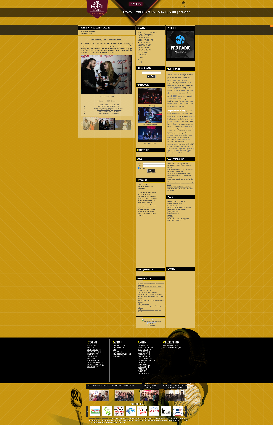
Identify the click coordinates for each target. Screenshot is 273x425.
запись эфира (187, 77)
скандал (169, 88)
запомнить (142, 168)
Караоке (190, 131)
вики (178, 121)
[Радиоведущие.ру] (97, 9)
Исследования (143, 350)
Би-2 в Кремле (150, 106)
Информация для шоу (143, 304)
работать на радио (173, 116)
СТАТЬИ (89, 345)
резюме (169, 215)
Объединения (142, 356)
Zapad (114, 101)
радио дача (185, 101)
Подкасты (116, 352)
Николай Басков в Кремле (150, 124)
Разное (140, 371)
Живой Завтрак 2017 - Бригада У (109, 111)
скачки (183, 148)
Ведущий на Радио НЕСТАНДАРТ (176, 201)
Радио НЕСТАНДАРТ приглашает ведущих (179, 207)
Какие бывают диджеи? (144, 291)
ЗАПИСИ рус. (117, 345)
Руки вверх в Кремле (150, 143)
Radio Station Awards (179, 141)
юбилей (176, 101)
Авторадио (177, 98)
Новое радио (177, 124)
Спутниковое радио (145, 360)
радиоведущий (173, 82)
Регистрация (153, 172)
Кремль (169, 133)
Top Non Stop (190, 148)
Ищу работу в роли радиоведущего (177, 209)
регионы (176, 104)
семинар (180, 75)
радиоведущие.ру (172, 78)
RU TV (169, 146)
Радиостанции (143, 358)
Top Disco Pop (177, 131)
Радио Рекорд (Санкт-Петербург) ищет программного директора (178, 220)
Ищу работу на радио (173, 211)
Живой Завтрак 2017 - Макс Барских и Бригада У (109, 108)
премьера (184, 99)
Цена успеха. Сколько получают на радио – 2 (150, 294)
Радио (174, 95)
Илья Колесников (171, 119)
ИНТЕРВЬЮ (91, 358)
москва (183, 116)
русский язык (179, 127)
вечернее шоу (185, 113)
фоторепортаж (172, 144)
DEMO (114, 350)
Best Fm (184, 119)
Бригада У (189, 111)
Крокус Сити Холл (182, 144)
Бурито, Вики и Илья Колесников (109, 105)
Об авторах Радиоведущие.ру (98, 385)
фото (174, 126)
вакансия (170, 104)
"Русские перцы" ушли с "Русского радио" (178, 164)
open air (169, 151)
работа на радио (185, 83)
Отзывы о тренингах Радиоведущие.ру (149, 386)
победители (177, 139)
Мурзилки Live (179, 88)
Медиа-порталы (143, 347)
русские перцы (171, 80)
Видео (179, 129)
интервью (184, 90)
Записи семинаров (93, 362)
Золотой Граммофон (186, 129)
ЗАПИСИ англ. (117, 347)
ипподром (187, 151)
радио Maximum (185, 133)
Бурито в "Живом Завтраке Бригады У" (109, 106)
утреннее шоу (176, 110)
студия (179, 78)
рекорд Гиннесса (182, 80)
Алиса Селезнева (172, 129)
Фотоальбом (95, 27)
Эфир (191, 101)
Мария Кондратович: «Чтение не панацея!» (179, 187)
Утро (180, 101)
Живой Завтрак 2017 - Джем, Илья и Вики (109, 110)
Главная (84, 27)
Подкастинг (142, 354)
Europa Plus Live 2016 (174, 153)
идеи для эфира (178, 137)
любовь (185, 135)
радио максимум (182, 85)
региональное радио (176, 93)
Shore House (184, 153)
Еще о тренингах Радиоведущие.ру (124, 385)
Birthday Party (176, 148)
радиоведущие (172, 85)
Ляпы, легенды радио (120, 354)
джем (178, 113)
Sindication (142, 367)
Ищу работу (170, 217)
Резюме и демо (168, 345)
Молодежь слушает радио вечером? (147, 292)
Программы (117, 356)
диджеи (170, 98)
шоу (173, 87)
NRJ (188, 99)
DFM (191, 96)
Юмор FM (183, 107)
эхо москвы (184, 131)
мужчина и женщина (173, 135)
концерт (190, 143)
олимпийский (186, 139)
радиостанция (172, 113)
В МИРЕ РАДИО (92, 360)
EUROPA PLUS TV (187, 146)
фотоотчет (170, 141)
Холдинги (141, 369)
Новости (192, 113)
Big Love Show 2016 (176, 146)
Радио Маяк (176, 90)
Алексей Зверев (172, 75)
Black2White (170, 101)
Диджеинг (141, 345)
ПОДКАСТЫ (91, 354)
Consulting (142, 362)
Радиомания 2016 (178, 151)
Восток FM (170, 124)
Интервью (91, 367)
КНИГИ (89, 347)
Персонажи (142, 352)
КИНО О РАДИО (92, 352)
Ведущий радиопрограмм (174, 203)
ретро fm (179, 119)
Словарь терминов (94, 365)
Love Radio (190, 119)
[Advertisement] (150, 239)
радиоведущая (176, 133)
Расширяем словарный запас (175, 171)
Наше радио (183, 104)
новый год (190, 85)
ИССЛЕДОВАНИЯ (92, 350)
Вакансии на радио (170, 347)
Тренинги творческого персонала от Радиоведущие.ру (174, 386)
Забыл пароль (149, 172)
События (106, 27)
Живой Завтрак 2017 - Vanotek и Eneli (109, 113)
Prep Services (142, 365)
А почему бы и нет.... (172, 205)
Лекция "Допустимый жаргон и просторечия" (179, 173)
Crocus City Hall (187, 121)
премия (180, 96)
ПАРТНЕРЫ (141, 373)
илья (187, 107)
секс (181, 135)
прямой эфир (176, 106)
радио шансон (172, 121)
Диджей (187, 74)
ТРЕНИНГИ (90, 356)
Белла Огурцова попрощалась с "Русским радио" (180, 169)
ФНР (192, 75)
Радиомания (186, 96)
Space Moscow (187, 126)
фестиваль (191, 116)
